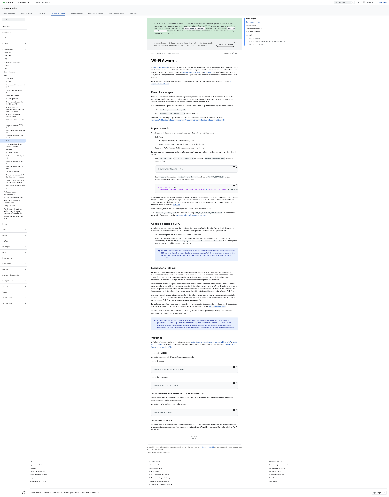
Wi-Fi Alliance (209, 72)
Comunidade (47, 493)
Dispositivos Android (96, 13)
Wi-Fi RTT (176, 205)
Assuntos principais (58, 13)
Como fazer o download (37, 471)
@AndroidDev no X (155, 468)
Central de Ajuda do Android (278, 465)
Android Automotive (116, 13)
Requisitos (33, 468)
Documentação (9, 8)
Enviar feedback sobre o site (90, 493)
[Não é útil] (236, 53)
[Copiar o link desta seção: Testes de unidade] (171, 353)
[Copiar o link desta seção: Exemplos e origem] (176, 92)
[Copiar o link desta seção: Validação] (164, 338)
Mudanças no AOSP (168, 33)
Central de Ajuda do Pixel (277, 468)
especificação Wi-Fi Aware (191, 72)
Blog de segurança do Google (159, 475)
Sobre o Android (35, 493)
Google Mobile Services (276, 475)
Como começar (26, 13)
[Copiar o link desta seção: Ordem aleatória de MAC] (182, 224)
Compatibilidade (77, 13)
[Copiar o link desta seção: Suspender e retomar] (178, 268)
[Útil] (233, 53)
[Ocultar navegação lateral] (24, 493)
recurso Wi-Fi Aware (160, 67)
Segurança (41, 13)
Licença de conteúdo (208, 447)
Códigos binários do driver (38, 481)
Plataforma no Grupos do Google (160, 478)
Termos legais (57, 493)
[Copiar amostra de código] (236, 167)
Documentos (22, 2)
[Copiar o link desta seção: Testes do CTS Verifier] (175, 420)
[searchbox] (13, 19)
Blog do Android (154, 471)
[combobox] (344, 2)
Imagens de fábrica (36, 478)
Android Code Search (42, 2)
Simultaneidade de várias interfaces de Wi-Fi (192, 215)
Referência (133, 13)
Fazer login (382, 2)
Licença (66, 493)
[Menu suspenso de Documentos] (29, 2)
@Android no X (154, 465)
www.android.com (275, 471)
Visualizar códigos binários (38, 475)
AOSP (153, 53)
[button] (12, 32)
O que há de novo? (8, 13)
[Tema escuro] (234, 167)
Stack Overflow (274, 478)
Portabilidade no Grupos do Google (160, 484)
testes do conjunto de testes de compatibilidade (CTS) (211, 342)
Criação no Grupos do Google (159, 481)
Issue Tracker (273, 481)
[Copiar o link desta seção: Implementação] (171, 129)
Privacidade (75, 493)
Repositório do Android (37, 465)
